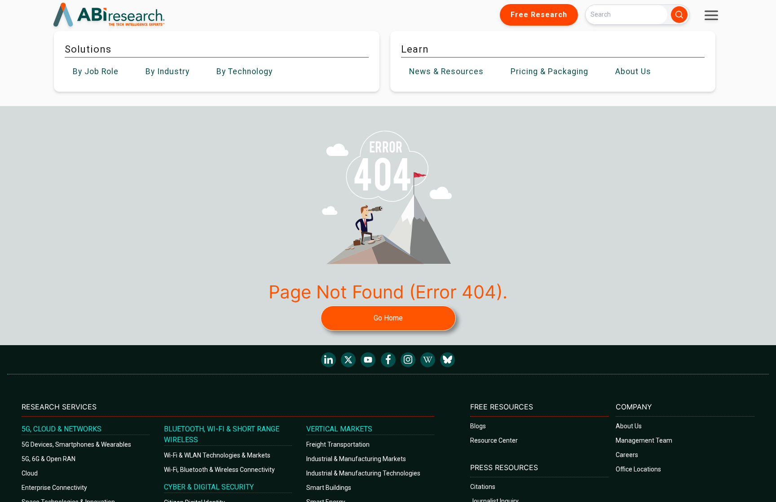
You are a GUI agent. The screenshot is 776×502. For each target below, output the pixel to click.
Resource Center (494, 440)
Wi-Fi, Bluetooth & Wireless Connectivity (219, 469)
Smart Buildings (328, 487)
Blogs (478, 426)
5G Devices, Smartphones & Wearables (76, 444)
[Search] (679, 14)
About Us (629, 426)
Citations (482, 486)
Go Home (388, 318)
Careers (627, 454)
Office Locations (638, 469)
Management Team (644, 440)
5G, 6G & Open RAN (48, 458)
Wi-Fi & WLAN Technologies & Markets (217, 455)
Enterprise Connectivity (54, 487)
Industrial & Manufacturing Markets (356, 458)
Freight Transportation (338, 444)
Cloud (30, 473)
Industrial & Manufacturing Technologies (363, 473)
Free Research (539, 14)
